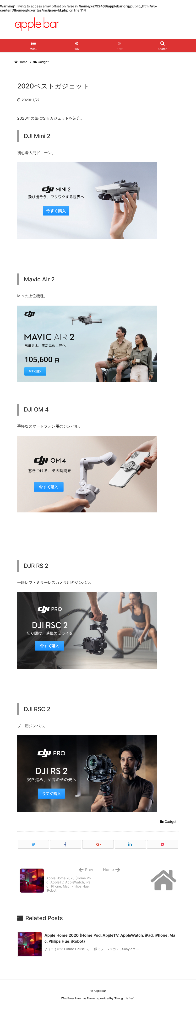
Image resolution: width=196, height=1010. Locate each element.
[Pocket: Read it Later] (162, 844)
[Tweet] (33, 844)
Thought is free (124, 998)
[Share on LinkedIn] (130, 844)
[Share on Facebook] (65, 844)
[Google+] (98, 844)
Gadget (43, 62)
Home (23, 62)
